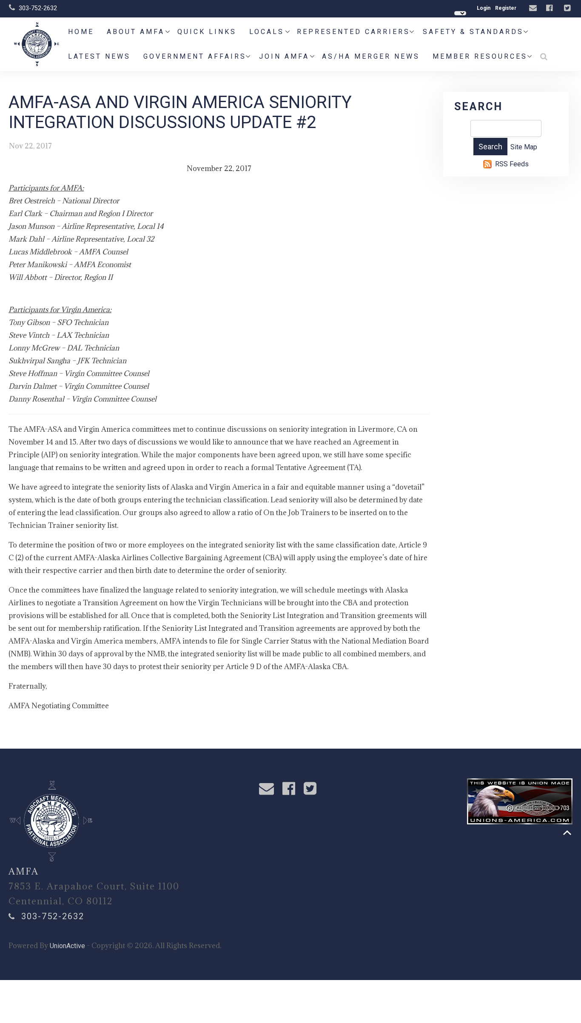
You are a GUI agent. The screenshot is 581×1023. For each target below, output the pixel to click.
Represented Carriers (353, 32)
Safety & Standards (473, 32)
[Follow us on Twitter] (568, 8)
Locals (266, 32)
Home (81, 32)
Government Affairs (194, 56)
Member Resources (480, 56)
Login (483, 8)
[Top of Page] (567, 832)
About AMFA (136, 32)
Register (505, 8)
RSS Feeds (512, 164)
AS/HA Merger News (371, 56)
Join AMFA (284, 56)
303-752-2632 (38, 8)
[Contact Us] (534, 8)
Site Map (523, 147)
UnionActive (67, 946)
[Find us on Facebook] (550, 8)
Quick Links (206, 32)
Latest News (99, 56)
